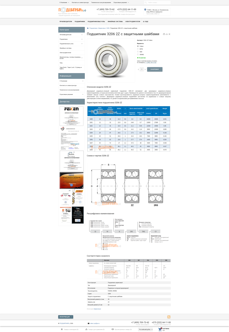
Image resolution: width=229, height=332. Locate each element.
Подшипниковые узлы (96, 21)
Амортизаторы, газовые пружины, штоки (71, 57)
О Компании (63, 2)
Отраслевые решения (120, 2)
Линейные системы (115, 21)
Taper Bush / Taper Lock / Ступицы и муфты (71, 68)
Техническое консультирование (101, 2)
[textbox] (157, 3)
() (69, 329)
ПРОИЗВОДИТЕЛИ (66, 21)
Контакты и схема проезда (80, 2)
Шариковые (102, 28)
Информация (65, 317)
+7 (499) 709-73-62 (105, 9)
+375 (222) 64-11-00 (126, 9)
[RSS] (169, 317)
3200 (108, 28)
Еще (145, 21)
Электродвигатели (132, 21)
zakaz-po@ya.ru (94, 323)
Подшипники (80, 21)
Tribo (61, 63)
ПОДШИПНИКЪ (65, 323)
